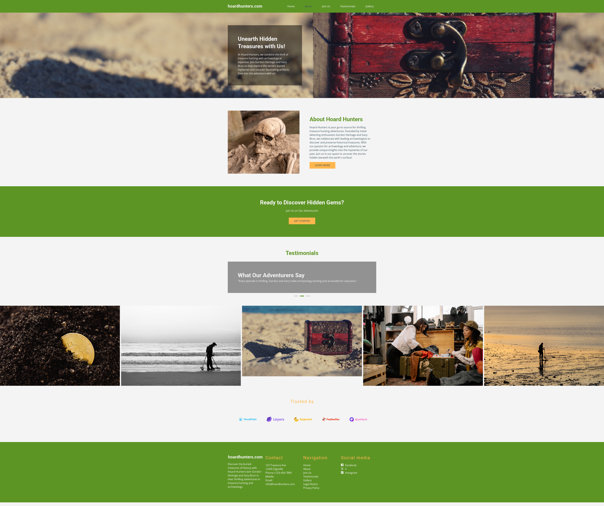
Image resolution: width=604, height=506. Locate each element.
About (308, 6)
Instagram (351, 476)
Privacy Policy (311, 491)
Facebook (350, 469)
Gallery (369, 6)
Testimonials (347, 6)
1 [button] (296, 299)
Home (291, 6)
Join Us (326, 6)
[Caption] (60, 349)
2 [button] (302, 299)
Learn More (322, 165)
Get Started (302, 221)
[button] (233, 279)
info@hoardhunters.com (280, 487)
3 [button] (308, 299)
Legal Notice (310, 487)
